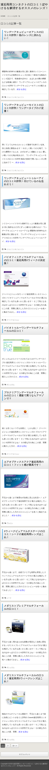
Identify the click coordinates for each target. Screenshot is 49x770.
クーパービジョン (13, 320)
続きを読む (22, 89)
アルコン (10, 523)
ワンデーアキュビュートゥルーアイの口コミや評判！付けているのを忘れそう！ (24, 181)
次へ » (15, 746)
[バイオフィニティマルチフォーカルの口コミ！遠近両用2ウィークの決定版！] (16, 291)
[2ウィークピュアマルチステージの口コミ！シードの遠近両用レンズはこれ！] (16, 569)
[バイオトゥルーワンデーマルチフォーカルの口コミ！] (16, 356)
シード (9, 598)
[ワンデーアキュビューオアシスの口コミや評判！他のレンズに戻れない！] (16, 68)
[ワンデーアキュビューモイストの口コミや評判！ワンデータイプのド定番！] (16, 141)
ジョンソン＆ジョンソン (15, 97)
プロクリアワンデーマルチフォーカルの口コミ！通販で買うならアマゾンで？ (24, 395)
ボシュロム (11, 385)
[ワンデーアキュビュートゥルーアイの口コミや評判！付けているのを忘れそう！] (16, 220)
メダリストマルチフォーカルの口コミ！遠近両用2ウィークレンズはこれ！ (24, 678)
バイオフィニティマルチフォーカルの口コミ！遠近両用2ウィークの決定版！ (24, 260)
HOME (3, 16)
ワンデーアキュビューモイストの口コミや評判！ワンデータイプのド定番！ (24, 108)
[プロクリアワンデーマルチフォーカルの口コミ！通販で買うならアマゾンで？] (16, 425)
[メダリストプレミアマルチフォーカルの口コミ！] (16, 639)
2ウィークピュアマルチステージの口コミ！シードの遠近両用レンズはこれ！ (24, 534)
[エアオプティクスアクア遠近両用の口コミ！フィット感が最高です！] (16, 494)
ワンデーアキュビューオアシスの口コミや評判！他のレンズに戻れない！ (24, 35)
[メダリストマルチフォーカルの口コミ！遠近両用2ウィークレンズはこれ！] (16, 711)
